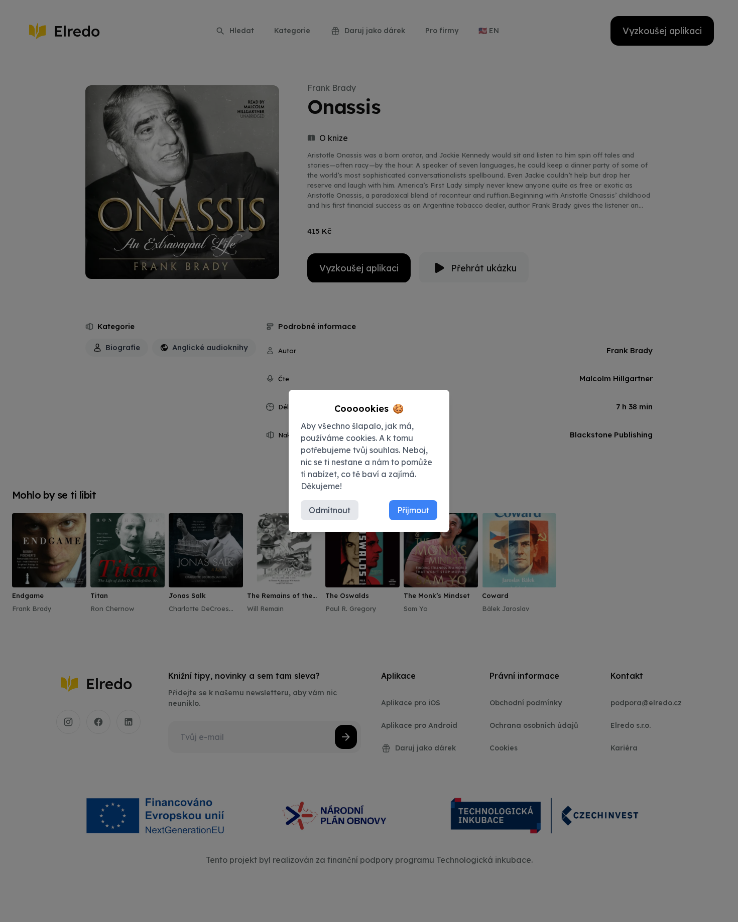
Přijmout (413, 510)
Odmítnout (329, 510)
